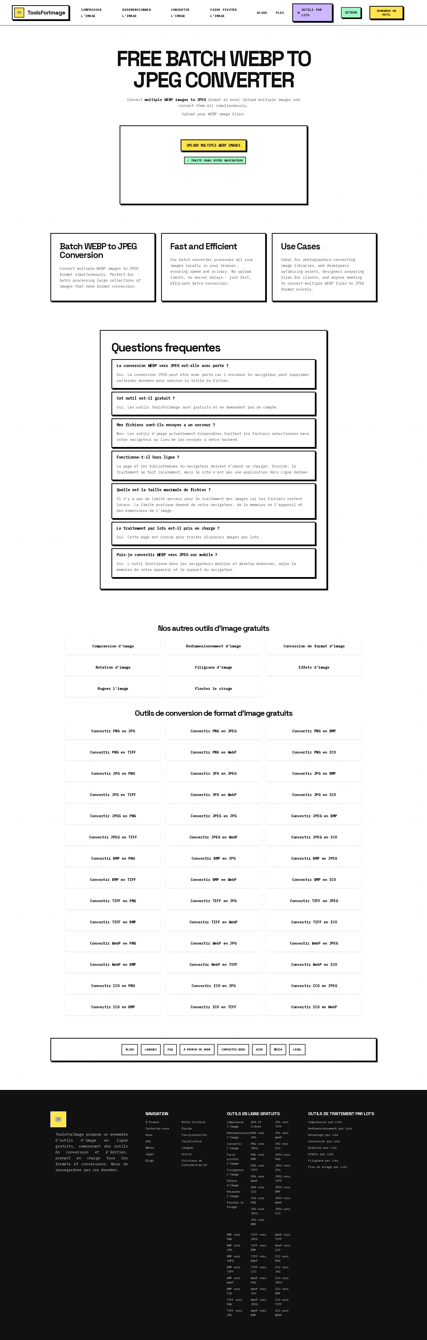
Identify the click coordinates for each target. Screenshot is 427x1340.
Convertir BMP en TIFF (113, 879)
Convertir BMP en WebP (213, 879)
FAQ (170, 1049)
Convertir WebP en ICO (314, 964)
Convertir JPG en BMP (314, 773)
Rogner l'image (113, 688)
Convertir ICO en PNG (113, 985)
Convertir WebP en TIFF (214, 964)
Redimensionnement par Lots (330, 1128)
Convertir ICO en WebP (314, 1007)
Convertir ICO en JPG (213, 985)
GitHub (351, 12)
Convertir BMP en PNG (113, 858)
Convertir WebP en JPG (213, 943)
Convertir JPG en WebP (213, 794)
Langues (151, 1049)
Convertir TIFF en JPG (213, 900)
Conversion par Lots (324, 1141)
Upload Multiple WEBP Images (213, 145)
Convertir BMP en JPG (213, 858)
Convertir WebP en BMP (113, 964)
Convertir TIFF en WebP (214, 922)
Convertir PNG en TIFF (113, 752)
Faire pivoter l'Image (233, 1159)
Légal (297, 1049)
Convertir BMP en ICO (314, 879)
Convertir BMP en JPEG (314, 858)
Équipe (187, 1128)
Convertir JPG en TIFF (113, 794)
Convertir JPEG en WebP (214, 837)
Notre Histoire (193, 1122)
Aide (259, 1049)
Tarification (192, 1141)
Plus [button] (280, 13)
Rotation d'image (113, 667)
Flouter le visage (213, 688)
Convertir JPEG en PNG (113, 816)
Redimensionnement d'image (213, 646)
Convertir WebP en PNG (113, 943)
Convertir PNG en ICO (314, 752)
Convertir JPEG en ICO (314, 837)
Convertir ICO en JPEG (314, 985)
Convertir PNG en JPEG (213, 731)
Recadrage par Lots (323, 1135)
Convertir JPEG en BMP (314, 816)
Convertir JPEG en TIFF (113, 837)
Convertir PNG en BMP (314, 731)
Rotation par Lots (322, 1147)
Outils (187, 1154)
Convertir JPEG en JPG (213, 816)
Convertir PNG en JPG (113, 731)
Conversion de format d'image (314, 646)
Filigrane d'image (213, 667)
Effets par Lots (321, 1154)
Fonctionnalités (194, 1135)
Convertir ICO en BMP (113, 1007)
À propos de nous (197, 1049)
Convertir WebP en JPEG (314, 943)
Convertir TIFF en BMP (113, 922)
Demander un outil (386, 12)
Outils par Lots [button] (311, 12)
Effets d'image (314, 667)
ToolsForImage (46, 12)
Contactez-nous (233, 1049)
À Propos (152, 1122)
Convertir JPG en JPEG (213, 773)
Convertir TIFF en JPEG (314, 900)
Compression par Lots (325, 1122)
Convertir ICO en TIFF (213, 1007)
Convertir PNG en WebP (213, 752)
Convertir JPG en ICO (314, 794)
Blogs (262, 13)
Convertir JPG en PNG (113, 773)
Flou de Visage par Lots (327, 1167)
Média (278, 1049)
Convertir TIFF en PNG (113, 900)
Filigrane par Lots (323, 1160)
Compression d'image (113, 646)
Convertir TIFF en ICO (314, 922)
